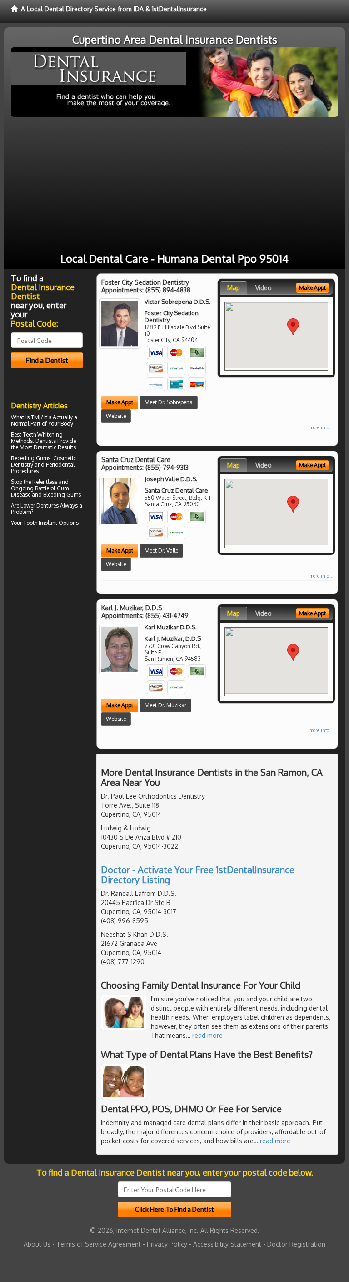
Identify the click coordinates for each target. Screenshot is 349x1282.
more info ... (321, 427)
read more (207, 1035)
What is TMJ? (27, 417)
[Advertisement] (174, 185)
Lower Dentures (39, 505)
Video (263, 288)
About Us (37, 1244)
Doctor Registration (296, 1244)
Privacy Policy (167, 1244)
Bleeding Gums (62, 494)
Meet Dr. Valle (161, 550)
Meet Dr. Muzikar (165, 705)
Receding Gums (30, 458)
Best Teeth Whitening (37, 434)
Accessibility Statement (227, 1244)
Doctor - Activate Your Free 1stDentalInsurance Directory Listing (197, 874)
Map (233, 288)
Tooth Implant (40, 522)
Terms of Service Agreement (98, 1244)
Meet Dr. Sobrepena (169, 402)
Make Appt (119, 402)
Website (116, 415)
